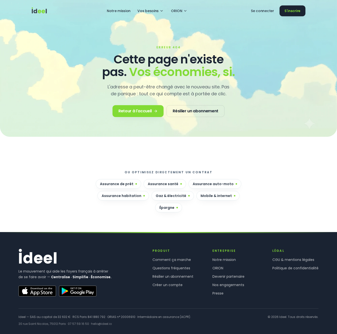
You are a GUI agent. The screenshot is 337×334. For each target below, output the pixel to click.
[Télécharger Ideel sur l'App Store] (37, 291)
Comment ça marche (171, 259)
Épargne (166, 207)
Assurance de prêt (116, 183)
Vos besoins (148, 10)
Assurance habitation (121, 195)
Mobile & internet (216, 195)
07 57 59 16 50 (78, 324)
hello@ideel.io (101, 324)
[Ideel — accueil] (39, 11)
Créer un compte (167, 284)
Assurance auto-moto (213, 183)
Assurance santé (163, 183)
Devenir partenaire (228, 276)
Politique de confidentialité (295, 268)
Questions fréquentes (171, 268)
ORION (176, 10)
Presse (218, 293)
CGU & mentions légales (293, 259)
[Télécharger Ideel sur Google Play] (77, 291)
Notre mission (119, 10)
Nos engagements (228, 284)
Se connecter (262, 10)
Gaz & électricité (171, 195)
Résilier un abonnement (172, 276)
